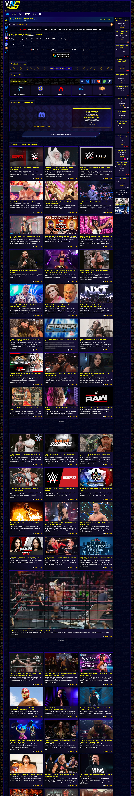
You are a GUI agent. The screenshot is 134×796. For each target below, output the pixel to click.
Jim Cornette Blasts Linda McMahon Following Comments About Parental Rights (58, 305)
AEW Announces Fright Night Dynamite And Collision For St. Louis (60, 455)
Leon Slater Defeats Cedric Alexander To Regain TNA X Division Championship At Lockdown (26, 674)
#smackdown (122, 68)
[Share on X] (109, 81)
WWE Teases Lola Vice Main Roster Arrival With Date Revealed (60, 408)
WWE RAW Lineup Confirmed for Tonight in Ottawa (25, 557)
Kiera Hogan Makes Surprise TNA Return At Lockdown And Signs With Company (26, 741)
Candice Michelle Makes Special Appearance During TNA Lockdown (60, 741)
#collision (122, 117)
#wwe (52, 68)
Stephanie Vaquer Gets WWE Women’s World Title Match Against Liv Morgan (94, 374)
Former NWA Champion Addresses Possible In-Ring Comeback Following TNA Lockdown (60, 271)
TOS (118, 196)
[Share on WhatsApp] (104, 81)
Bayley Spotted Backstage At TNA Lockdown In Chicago (94, 340)
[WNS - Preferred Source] (61, 55)
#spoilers (69, 68)
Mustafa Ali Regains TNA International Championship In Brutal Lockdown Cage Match (60, 674)
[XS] (16, 24)
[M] (20, 24)
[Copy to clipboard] (82, 81)
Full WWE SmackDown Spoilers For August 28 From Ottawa (60, 340)
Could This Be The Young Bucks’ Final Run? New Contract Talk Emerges (59, 202)
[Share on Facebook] (93, 81)
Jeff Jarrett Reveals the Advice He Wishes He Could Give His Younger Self (60, 775)
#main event (60, 68)
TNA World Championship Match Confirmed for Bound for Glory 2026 (96, 558)
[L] (22, 24)
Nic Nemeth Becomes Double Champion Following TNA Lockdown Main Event (33, 630)
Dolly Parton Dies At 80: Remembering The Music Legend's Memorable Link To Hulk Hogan (59, 168)
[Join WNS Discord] (41, 115)
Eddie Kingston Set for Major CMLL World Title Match (60, 236)
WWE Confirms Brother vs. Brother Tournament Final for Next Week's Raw (25, 374)
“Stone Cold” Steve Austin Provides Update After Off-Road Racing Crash (95, 455)
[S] (18, 24)
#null (122, 39)
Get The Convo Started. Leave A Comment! (61, 134)
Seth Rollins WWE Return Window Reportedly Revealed (23, 271)
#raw (122, 54)
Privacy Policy (122, 196)
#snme (121, 130)
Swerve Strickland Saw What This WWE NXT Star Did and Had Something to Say (60, 523)
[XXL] (26, 24)
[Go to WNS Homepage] (13, 5)
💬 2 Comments (72, 499)
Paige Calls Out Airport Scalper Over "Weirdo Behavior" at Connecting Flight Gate (58, 708)
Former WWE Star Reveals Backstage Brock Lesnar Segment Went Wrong (95, 271)
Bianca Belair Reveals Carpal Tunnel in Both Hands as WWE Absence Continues (96, 237)
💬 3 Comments (72, 315)
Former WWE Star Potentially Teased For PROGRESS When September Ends (25, 489)
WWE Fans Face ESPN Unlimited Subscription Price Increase (60, 489)
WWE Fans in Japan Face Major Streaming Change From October (95, 168)
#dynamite (122, 105)
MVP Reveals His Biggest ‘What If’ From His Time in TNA (95, 202)
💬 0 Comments (37, 178)
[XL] (24, 24)
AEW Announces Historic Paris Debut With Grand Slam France (96, 489)
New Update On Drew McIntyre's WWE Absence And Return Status (25, 237)
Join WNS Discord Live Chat (42, 126)
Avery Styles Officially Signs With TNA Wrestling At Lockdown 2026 (95, 708)
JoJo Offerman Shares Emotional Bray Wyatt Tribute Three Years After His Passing (25, 340)
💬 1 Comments (37, 212)
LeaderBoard (102, 94)
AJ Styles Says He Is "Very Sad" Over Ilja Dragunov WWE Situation (95, 523)
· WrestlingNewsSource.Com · (13, 11)
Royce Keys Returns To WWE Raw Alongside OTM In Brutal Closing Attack (60, 374)
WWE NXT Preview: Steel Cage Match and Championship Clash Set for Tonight (92, 305)
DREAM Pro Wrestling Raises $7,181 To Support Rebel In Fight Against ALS (96, 674)
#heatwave (121, 92)
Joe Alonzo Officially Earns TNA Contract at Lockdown (26, 774)
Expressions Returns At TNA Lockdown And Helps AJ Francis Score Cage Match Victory (96, 741)
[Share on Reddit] (98, 81)
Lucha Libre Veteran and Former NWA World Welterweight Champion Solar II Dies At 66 (23, 708)
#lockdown (94, 115)
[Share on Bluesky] (87, 81)
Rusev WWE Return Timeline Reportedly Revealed (24, 201)
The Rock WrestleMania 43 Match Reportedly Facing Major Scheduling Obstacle (25, 305)
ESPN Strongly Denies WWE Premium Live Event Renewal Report (24, 168)
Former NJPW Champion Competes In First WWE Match (24, 408)
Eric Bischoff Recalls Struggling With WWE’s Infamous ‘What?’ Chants (96, 775)
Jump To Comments (19, 94)
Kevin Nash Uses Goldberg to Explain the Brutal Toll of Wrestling (61, 558)
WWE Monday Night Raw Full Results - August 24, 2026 (96, 407)
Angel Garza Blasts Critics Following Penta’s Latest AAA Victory (25, 523)
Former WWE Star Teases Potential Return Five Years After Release (25, 455)
